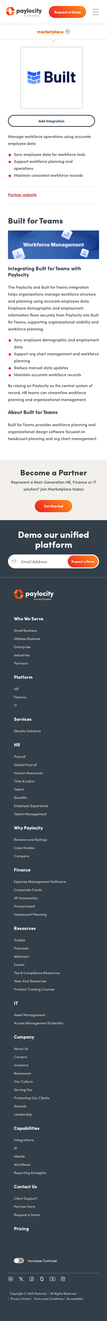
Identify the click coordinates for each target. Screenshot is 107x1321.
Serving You (23, 1089)
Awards (20, 1105)
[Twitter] (21, 1279)
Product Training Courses (34, 989)
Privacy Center (20, 1298)
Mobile (19, 1156)
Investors (21, 1064)
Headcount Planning (30, 914)
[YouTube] (52, 1279)
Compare (21, 855)
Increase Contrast (42, 1260)
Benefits (20, 797)
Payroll (19, 756)
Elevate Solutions (27, 730)
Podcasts (21, 948)
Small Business (25, 630)
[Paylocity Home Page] (24, 12)
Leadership (23, 1114)
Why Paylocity (28, 827)
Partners (21, 663)
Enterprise (22, 646)
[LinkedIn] (10, 1279)
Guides (19, 939)
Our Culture (23, 1081)
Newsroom (22, 1073)
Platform (23, 677)
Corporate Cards (28, 889)
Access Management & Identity (38, 1022)
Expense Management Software (40, 881)
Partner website (22, 194)
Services (23, 719)
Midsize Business (27, 638)
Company (24, 1037)
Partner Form (24, 1206)
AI (15, 1147)
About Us (21, 1048)
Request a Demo (27, 1214)
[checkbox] (19, 1260)
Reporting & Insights (30, 1172)
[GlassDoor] (42, 1279)
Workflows (22, 1164)
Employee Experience (31, 805)
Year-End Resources (30, 980)
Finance (20, 696)
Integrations (24, 1139)
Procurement (24, 906)
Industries (22, 654)
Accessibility (75, 1298)
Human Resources (28, 772)
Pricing (21, 1228)
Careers (20, 1056)
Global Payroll (25, 764)
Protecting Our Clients (31, 1097)
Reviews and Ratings (30, 839)
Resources (25, 928)
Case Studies (24, 847)
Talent (19, 789)
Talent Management (30, 813)
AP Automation (26, 897)
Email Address (34, 561)
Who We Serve (28, 618)
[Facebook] (31, 1279)
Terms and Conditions (48, 1298)
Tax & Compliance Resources (37, 972)
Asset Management (29, 1014)
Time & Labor (24, 780)
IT (15, 705)
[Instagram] (63, 1279)
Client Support (25, 1198)
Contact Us (25, 1186)
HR (16, 688)
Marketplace (50, 31)
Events (19, 964)
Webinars (21, 956)
